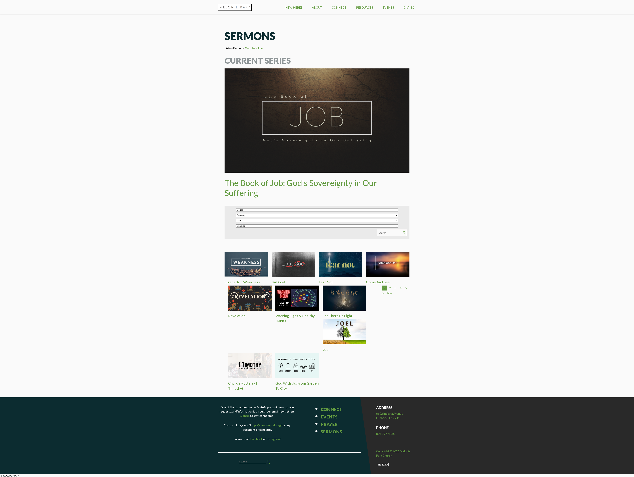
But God (278, 282)
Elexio (383, 464)
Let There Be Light (337, 315)
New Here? (293, 7)
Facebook (256, 439)
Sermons (331, 431)
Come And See (378, 282)
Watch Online (254, 48)
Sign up (245, 415)
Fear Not (326, 282)
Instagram (273, 439)
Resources (364, 7)
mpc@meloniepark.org (266, 425)
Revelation (237, 315)
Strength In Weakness (242, 282)
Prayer (329, 424)
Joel (326, 349)
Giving (409, 7)
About (317, 7)
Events (388, 7)
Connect (339, 7)
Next (390, 293)
